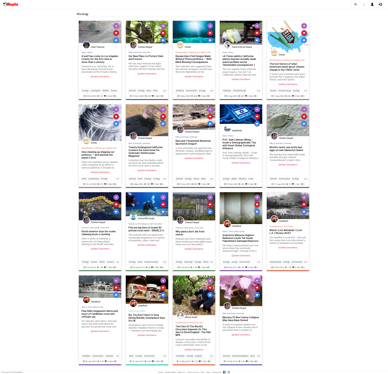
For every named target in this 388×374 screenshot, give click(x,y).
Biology (179, 262)
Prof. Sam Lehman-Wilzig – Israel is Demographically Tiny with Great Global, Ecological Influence (239, 144)
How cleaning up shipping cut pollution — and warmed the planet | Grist (98, 154)
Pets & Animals (135, 52)
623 (242, 184)
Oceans (94, 262)
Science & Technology (90, 227)
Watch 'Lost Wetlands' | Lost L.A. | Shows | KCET (285, 232)
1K (290, 184)
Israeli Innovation (155, 224)
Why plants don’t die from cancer (190, 233)
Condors (147, 179)
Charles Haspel (145, 47)
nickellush (236, 226)
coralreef (109, 356)
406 (195, 96)
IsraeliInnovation (151, 262)
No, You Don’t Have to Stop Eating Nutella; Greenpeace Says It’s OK (147, 317)
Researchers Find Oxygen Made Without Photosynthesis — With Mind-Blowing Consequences (194, 59)
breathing (180, 90)
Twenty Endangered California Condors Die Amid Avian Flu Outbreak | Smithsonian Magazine (145, 151)
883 (195, 184)
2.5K (243, 361)
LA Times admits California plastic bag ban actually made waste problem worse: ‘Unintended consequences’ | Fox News (239, 62)
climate (273, 90)
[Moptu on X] (228, 372)
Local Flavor (288, 226)
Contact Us (216, 372)
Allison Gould (191, 317)
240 (149, 96)
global (234, 179)
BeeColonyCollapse (240, 356)
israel (250, 179)
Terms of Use (193, 372)
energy (234, 262)
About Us (181, 372)
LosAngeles (96, 90)
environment (244, 262)
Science (110, 262)
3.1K (102, 361)
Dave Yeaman (97, 47)
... (164, 90)
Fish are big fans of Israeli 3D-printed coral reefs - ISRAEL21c (146, 229)
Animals (146, 52)
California (227, 90)
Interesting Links (196, 322)
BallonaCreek (275, 262)
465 (289, 96)
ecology (202, 90)
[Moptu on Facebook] (224, 372)
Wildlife (106, 90)
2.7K (196, 361)
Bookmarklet (170, 372)
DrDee (188, 47)
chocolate (180, 356)
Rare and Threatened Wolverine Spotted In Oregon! (193, 142)
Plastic (102, 262)
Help (208, 372)
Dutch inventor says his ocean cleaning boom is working (99, 233)
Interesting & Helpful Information (203, 52)
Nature (196, 179)
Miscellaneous (182, 52)
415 (101, 184)
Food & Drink (134, 311)
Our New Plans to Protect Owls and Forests (146, 57)
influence (242, 179)
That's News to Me (236, 231)
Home (160, 372)
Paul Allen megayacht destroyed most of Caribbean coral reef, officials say (100, 313)
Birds (140, 179)
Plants (205, 262)
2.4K (242, 267)
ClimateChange (239, 90)
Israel (140, 262)
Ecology (85, 90)
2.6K (149, 361)
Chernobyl (188, 262)
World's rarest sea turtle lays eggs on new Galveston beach (286, 149)
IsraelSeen (237, 130)
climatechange (284, 90)
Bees (252, 356)
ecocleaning (93, 179)
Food (143, 311)
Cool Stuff (105, 227)
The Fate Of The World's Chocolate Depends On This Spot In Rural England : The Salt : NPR (194, 331)
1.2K (101, 267)
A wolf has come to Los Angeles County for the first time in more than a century (100, 59)
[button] (355, 4)
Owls (155, 90)
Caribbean (86, 356)
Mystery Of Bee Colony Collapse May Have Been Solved (240, 319)
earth (84, 179)
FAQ (202, 372)
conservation (191, 90)
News (84, 52)
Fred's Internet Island (242, 47)
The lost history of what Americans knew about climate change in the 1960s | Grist (286, 66)
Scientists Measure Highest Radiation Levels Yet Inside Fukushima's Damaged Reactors (240, 238)
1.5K (289, 267)
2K (149, 267)
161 (101, 96)
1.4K (195, 267)
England (198, 356)
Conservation (284, 179)
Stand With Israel (146, 218)
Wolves (114, 90)
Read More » (100, 32)
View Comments (101, 76)
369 (242, 96)
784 (148, 184)
